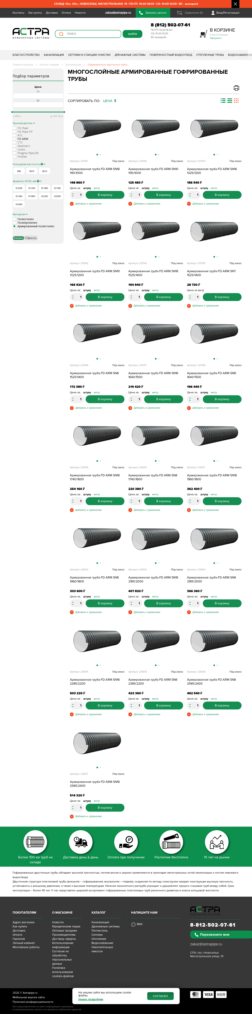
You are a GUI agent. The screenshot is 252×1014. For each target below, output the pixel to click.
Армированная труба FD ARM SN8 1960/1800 (94, 579)
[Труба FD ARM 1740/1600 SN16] (97, 442)
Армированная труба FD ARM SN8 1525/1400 (94, 375)
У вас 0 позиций (222, 33)
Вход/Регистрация (227, 12)
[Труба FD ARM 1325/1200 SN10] (97, 237)
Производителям (63, 934)
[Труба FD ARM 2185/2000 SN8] (214, 544)
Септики (97, 934)
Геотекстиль (100, 930)
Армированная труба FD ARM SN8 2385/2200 (152, 682)
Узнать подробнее (90, 999)
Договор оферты (64, 939)
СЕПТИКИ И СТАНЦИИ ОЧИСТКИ (89, 55)
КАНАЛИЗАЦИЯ (54, 55)
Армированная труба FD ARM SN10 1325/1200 (95, 273)
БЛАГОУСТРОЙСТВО (26, 55)
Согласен (160, 996)
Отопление (99, 939)
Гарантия (19, 939)
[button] (120, 137)
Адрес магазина (23, 922)
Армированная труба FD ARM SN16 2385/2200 (95, 682)
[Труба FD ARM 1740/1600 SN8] (155, 442)
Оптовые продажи (64, 930)
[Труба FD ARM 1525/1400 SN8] (97, 339)
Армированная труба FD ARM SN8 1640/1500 (211, 375)
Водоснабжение (102, 943)
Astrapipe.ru (30, 992)
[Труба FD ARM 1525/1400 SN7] (214, 237)
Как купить (35, 12)
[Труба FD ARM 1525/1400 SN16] (155, 237)
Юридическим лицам (66, 926)
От (38, 91)
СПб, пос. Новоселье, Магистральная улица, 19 (206, 954)
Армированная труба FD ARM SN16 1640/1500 (153, 375)
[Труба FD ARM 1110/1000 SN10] (155, 135)
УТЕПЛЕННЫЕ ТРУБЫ (210, 55)
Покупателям (24, 913)
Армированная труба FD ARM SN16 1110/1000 (95, 171)
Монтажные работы (26, 947)
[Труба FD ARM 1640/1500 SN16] (155, 339)
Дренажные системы (106, 926)
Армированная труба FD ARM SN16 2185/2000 (153, 579)
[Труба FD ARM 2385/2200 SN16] (97, 646)
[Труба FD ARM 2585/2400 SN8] (214, 646)
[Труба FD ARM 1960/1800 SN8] (97, 544)
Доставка (52, 12)
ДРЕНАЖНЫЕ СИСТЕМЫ (130, 55)
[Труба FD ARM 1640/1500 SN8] (214, 339)
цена (108, 101)
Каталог (99, 913)
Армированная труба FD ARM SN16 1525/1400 (153, 273)
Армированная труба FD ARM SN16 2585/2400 (95, 784)
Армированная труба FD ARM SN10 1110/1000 (153, 171)
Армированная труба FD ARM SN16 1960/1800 (212, 477)
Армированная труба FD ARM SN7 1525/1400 (211, 273)
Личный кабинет (24, 943)
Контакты (18, 12)
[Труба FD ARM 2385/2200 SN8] (155, 646)
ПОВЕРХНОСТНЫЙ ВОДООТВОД (171, 55)
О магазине (62, 913)
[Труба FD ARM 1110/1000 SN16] (97, 135)
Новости (80, 12)
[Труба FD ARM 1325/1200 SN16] (214, 135)
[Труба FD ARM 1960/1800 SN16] (214, 442)
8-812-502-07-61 (213, 925)
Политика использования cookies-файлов (63, 972)
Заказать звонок (155, 12)
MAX (140, 924)
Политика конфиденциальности (33, 1002)
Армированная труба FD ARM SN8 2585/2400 (211, 682)
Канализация (100, 922)
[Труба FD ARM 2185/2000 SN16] (155, 544)
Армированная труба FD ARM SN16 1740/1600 (95, 477)
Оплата (66, 12)
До (38, 100)
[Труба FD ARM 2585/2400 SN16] (97, 748)
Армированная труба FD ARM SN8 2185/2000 (211, 579)
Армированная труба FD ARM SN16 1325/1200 (212, 171)
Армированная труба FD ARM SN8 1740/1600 (152, 477)
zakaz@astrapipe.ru (206, 944)
